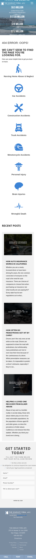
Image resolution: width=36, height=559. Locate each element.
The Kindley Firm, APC (22, 515)
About (21, 547)
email (30, 557)
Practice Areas (23, 542)
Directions (18, 538)
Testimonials (23, 545)
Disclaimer (13, 545)
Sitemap (14, 547)
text (18, 557)
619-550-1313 (18, 535)
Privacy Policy (12, 542)
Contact (22, 549)
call (6, 557)
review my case (18, 500)
